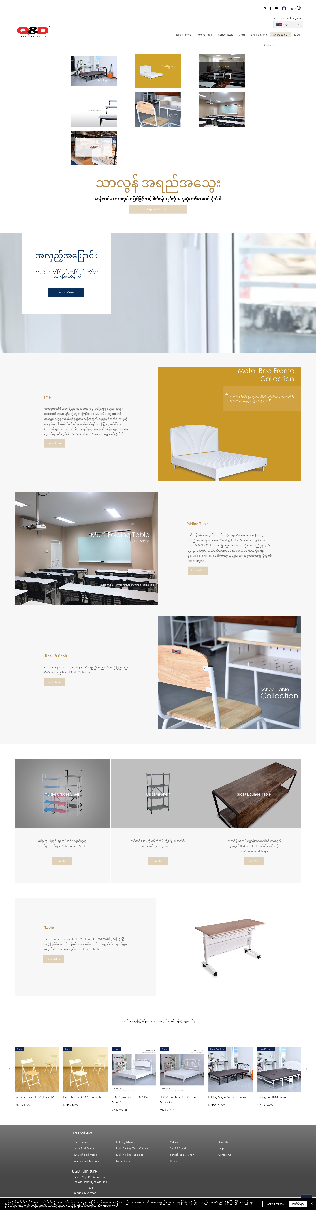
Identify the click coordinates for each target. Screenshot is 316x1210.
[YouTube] (276, 8)
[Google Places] (265, 8)
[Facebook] (270, 8)
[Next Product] (306, 1069)
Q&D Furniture (84, 1170)
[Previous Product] (9, 1069)
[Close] (311, 1203)
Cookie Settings (275, 1204)
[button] (299, 8)
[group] (158, 1079)
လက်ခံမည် (298, 1203)
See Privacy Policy (107, 1205)
